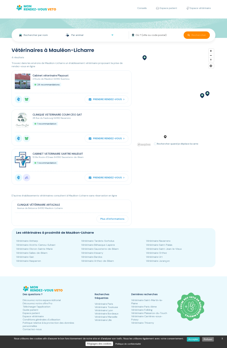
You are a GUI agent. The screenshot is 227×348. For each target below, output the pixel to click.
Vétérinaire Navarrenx (158, 240)
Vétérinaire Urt (154, 256)
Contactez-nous (32, 329)
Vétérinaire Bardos (91, 256)
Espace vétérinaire (33, 316)
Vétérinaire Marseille (106, 316)
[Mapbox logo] (144, 144)
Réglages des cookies (99, 343)
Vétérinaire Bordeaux (106, 313)
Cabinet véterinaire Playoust (51, 75)
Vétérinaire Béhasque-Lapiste (98, 244)
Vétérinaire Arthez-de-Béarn (97, 261)
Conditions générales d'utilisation (41, 319)
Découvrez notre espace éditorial (42, 300)
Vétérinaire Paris (104, 303)
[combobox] (37, 35)
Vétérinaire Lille (103, 320)
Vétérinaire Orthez (156, 252)
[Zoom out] (211, 55)
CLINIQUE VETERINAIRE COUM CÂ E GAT (57, 114)
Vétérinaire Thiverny (142, 322)
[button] (202, 95)
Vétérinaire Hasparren (28, 261)
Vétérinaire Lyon (104, 310)
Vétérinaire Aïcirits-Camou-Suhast (35, 244)
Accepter (193, 339)
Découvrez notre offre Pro (37, 303)
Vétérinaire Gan (25, 256)
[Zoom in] (211, 51)
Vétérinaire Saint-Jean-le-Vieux (164, 248)
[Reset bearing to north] (211, 60)
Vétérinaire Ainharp (27, 240)
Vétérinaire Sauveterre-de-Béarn (100, 248)
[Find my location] (211, 66)
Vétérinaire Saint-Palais (159, 244)
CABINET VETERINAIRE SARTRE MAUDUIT (58, 153)
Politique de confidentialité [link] (128, 344)
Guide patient (30, 309)
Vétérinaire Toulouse (106, 307)
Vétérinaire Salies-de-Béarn (31, 252)
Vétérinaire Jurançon (158, 261)
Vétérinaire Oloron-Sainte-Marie (34, 248)
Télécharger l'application (36, 306)
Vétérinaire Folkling (141, 309)
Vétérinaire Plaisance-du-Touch (149, 313)
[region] (175, 97)
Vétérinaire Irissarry (92, 252)
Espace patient (31, 313)
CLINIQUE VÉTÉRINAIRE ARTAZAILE (38, 204)
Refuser (208, 339)
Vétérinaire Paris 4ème (144, 306)
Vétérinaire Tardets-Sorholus (97, 240)
